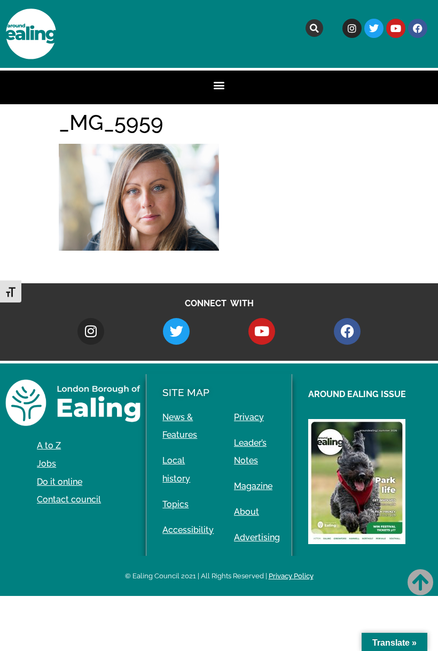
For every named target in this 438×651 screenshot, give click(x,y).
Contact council (69, 499)
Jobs (46, 464)
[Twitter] (374, 28)
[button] (314, 28)
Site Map (185, 392)
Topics (175, 504)
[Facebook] (417, 28)
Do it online (59, 482)
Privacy (249, 417)
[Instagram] (352, 28)
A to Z (49, 445)
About (246, 512)
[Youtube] (395, 28)
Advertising (257, 537)
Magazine (253, 486)
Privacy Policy (291, 576)
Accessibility (188, 530)
